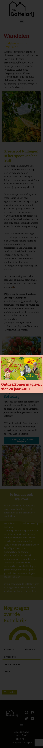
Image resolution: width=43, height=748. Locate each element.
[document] (21, 374)
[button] (40, 359)
